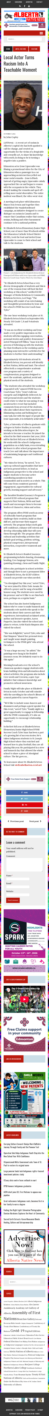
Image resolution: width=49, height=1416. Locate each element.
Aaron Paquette (8, 1301)
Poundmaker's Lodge (35, 1371)
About (9, 2)
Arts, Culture (20, 49)
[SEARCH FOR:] (24, 38)
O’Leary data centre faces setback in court (20, 1180)
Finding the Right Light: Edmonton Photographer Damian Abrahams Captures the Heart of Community (24, 1212)
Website (9, 891)
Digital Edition (32, 1331)
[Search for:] (24, 1282)
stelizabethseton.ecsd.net (28, 765)
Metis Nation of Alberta (22, 1351)
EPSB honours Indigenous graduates (17, 1186)
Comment (10, 856)
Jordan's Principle (22, 1348)
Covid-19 (17, 1330)
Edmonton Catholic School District (15, 1335)
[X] (20, 5)
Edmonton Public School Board (16, 1338)
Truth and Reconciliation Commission (33, 1378)
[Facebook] (24, 5)
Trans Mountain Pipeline (22, 1375)
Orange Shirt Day (23, 1371)
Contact (39, 2)
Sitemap (40, 1410)
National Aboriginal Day (20, 1355)
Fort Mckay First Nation (28, 1341)
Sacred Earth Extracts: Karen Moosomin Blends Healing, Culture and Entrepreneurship (22, 1221)
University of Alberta (12, 1384)
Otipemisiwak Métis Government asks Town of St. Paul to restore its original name (23, 1164)
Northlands (31, 1368)
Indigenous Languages (14, 1345)
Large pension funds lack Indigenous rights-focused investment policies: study (24, 1173)
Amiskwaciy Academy (14, 1307)
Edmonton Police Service (35, 1335)
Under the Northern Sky (13, 1381)
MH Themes (36, 1413)
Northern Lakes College (15, 1367)
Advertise (29, 2)
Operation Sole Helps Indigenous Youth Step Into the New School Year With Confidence (24, 1155)
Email (9, 883)
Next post (34, 821)
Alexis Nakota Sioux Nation (19, 1305)
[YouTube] (29, 5)
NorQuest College (32, 1364)
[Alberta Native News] (24, 17)
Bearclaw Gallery (26, 1319)
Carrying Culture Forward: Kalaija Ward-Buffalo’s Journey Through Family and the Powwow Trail (22, 1146)
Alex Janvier (34, 1304)
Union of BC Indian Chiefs (32, 1381)
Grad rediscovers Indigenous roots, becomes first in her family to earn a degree (24, 1203)
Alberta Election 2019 (20, 1301)
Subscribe (18, 2)
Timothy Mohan (8, 1375)
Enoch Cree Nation (35, 1338)
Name (9, 875)
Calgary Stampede (27, 1323)
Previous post (17, 821)
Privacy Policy (30, 1410)
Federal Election (11, 1341)
